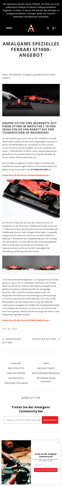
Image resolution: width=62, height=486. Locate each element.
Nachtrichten (16, 368)
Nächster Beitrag (44, 339)
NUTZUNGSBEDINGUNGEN (46, 373)
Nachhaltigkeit (46, 368)
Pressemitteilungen (16, 383)
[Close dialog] (58, 442)
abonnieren (50, 420)
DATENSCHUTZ (16, 378)
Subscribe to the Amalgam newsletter (45, 470)
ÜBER (46, 363)
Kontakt (16, 363)
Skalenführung (16, 373)
